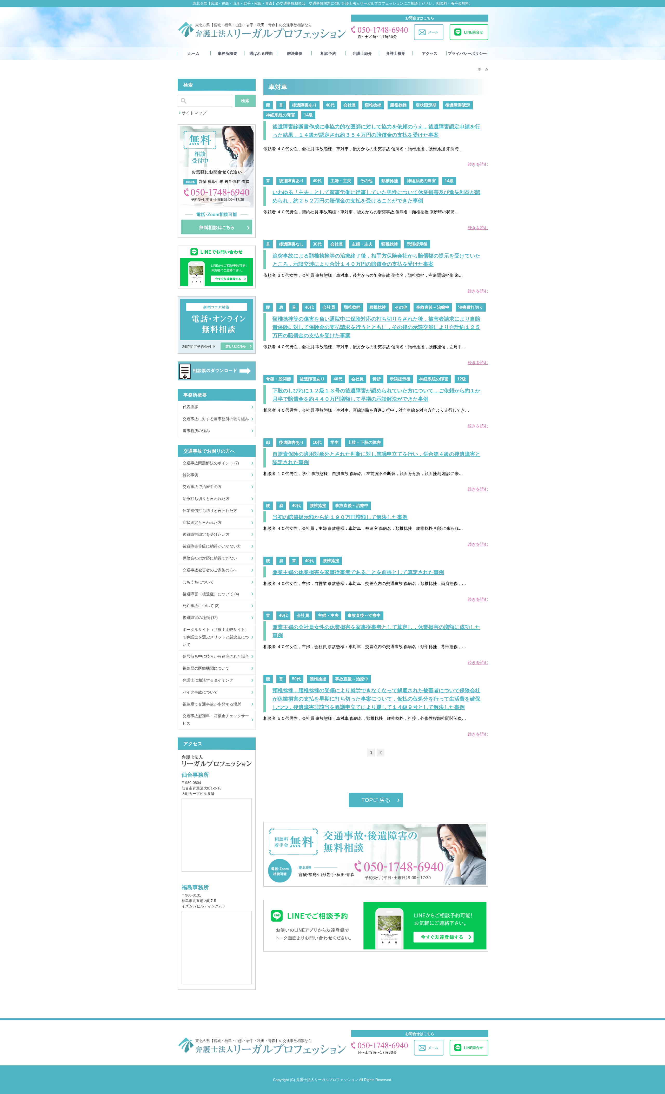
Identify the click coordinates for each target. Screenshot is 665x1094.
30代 (317, 244)
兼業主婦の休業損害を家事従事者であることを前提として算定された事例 (358, 572)
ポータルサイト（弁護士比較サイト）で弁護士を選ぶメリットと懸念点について (216, 637)
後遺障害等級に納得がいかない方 (212, 546)
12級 (461, 379)
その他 (366, 181)
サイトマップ (194, 113)
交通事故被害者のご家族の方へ (210, 570)
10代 (317, 442)
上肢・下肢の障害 (364, 442)
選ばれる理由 (261, 53)
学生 (334, 442)
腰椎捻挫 (398, 105)
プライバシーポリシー (467, 53)
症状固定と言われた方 (202, 522)
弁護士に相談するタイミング (208, 680)
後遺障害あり (304, 105)
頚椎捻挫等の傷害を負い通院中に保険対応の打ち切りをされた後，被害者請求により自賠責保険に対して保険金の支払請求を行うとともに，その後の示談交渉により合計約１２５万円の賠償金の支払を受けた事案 (376, 327)
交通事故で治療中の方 (202, 486)
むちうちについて (198, 582)
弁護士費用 (395, 53)
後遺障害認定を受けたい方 (206, 534)
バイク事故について (200, 692)
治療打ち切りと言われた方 (206, 498)
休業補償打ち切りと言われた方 (210, 510)
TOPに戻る (376, 800)
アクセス (429, 53)
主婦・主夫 (340, 181)
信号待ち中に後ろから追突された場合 (216, 656)
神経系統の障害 (280, 115)
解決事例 (295, 53)
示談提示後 (417, 244)
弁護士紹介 (362, 53)
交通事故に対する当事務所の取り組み (216, 419)
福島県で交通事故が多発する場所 (212, 704)
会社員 (349, 105)
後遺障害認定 (457, 105)
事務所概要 (227, 53)
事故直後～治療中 (432, 307)
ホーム (194, 53)
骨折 (377, 379)
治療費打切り (470, 307)
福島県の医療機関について (206, 668)
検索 (245, 100)
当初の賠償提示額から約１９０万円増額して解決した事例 (340, 517)
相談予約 (328, 53)
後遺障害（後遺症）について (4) (211, 594)
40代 (330, 105)
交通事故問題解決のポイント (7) (211, 463)
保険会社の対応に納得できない (210, 558)
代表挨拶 (190, 407)
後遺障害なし (291, 244)
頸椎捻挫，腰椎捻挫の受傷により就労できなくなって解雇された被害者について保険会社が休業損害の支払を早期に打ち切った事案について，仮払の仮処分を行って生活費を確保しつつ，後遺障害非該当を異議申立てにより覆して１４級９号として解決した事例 (376, 699)
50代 (296, 679)
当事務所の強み (196, 431)
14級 (308, 115)
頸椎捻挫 (373, 105)
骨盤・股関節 (278, 379)
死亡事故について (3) (201, 605)
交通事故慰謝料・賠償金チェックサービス (216, 720)
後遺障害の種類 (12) (200, 617)
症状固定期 (426, 105)
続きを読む (478, 164)
